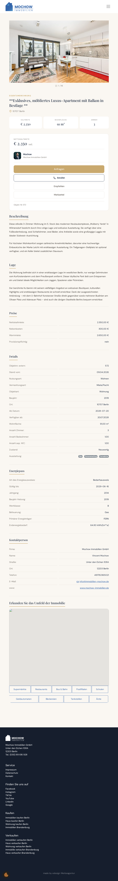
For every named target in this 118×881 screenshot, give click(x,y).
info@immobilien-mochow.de (94, 581)
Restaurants (41, 689)
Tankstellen (76, 699)
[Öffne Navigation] (108, 6)
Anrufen (61, 177)
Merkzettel (59, 194)
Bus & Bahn (61, 689)
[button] (59, 644)
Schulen (100, 689)
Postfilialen (81, 689)
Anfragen (59, 169)
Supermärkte (20, 689)
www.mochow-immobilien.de (94, 588)
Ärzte (98, 699)
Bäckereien (51, 699)
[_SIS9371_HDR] (59, 51)
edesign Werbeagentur (63, 873)
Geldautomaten (23, 699)
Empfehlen (59, 186)
